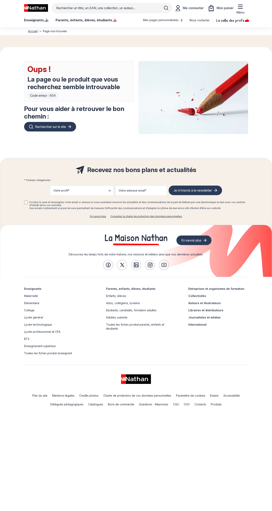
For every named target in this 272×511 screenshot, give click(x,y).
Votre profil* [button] (61, 190)
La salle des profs (230, 20)
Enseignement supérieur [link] (40, 346)
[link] (108, 265)
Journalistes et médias (204, 317)
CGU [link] (176, 404)
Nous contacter (200, 20)
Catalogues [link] (95, 404)
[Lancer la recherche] (166, 8)
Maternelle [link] (31, 296)
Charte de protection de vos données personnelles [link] (137, 395)
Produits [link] (216, 404)
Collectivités (197, 296)
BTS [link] (26, 339)
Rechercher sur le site (50, 127)
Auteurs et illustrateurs (204, 303)
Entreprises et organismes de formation (216, 288)
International (197, 324)
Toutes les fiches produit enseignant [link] (48, 353)
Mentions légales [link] (63, 395)
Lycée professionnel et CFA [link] (42, 331)
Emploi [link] (214, 395)
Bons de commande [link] (121, 404)
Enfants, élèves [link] (116, 296)
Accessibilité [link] (231, 395)
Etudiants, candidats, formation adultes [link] (131, 310)
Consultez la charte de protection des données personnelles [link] (146, 216)
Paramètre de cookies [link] (190, 395)
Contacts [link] (200, 404)
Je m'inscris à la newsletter (193, 190)
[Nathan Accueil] (36, 8)
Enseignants (32, 288)
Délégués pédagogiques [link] (66, 404)
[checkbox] (26, 202)
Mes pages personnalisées (161, 20)
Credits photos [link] (89, 395)
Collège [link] (29, 310)
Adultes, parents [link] (116, 317)
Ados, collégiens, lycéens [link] (123, 303)
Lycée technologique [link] (38, 324)
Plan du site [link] (39, 395)
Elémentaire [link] (31, 303)
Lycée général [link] (33, 317)
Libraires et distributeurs (205, 310)
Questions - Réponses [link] (153, 404)
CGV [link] (187, 404)
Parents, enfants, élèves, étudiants (131, 288)
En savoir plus (98, 216)
